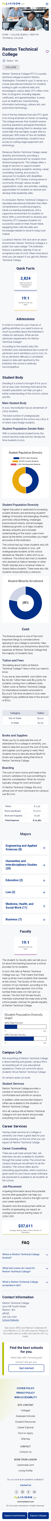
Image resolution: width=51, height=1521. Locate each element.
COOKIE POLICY (25, 1388)
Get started (26, 1368)
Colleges (25, 1410)
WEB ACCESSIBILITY (25, 1397)
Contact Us (25, 1452)
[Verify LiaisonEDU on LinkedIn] (34, 1492)
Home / (6, 35)
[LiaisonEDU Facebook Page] (28, 1492)
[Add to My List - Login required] (47, 51)
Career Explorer (25, 1427)
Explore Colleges (38, 1515)
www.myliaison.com (25, 1502)
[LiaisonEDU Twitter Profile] (16, 1492)
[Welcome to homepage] (25, 1497)
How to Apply (25, 1433)
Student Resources (25, 1421)
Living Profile (26, 1470)
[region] (25, 693)
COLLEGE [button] (11, 67)
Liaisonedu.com (25, 1465)
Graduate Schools (25, 1416)
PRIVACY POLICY (25, 1392)
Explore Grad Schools (15, 1515)
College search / (20, 35)
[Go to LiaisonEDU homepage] (13, 3)
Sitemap (25, 1438)
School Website (10, 1320)
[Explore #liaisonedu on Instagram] (22, 1492)
